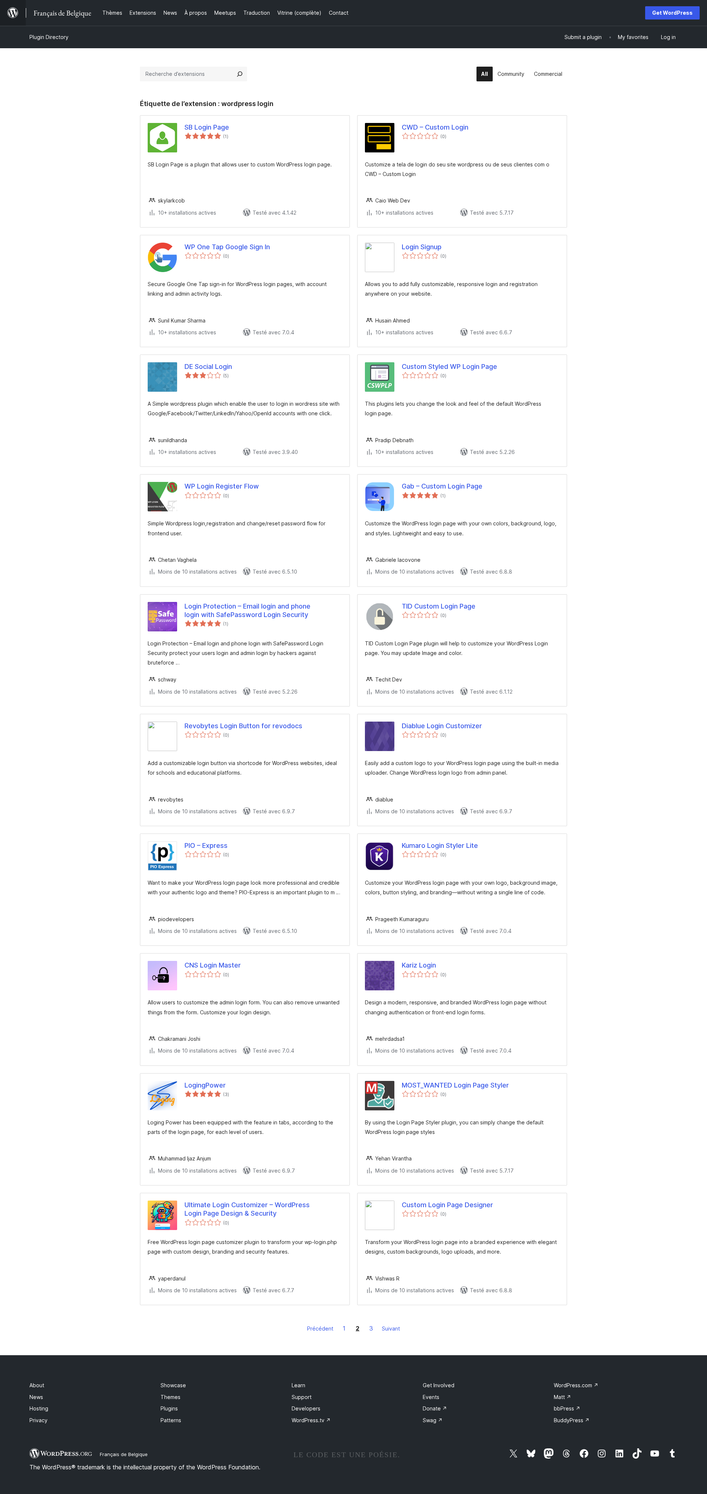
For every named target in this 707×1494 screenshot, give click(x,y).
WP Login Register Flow (221, 486)
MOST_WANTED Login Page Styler (455, 1085)
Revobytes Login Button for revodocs (243, 726)
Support (302, 1397)
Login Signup (422, 247)
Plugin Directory (48, 37)
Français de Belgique (124, 1454)
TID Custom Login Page (438, 606)
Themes (170, 1397)
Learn (298, 1385)
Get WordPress (672, 13)
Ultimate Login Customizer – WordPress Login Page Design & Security (247, 1209)
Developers (306, 1408)
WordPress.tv (311, 1420)
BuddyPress (572, 1420)
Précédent (320, 1328)
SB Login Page (206, 127)
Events (431, 1397)
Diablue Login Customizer (442, 726)
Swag (433, 1420)
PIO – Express (206, 845)
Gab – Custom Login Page (442, 486)
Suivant (391, 1328)
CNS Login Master (212, 965)
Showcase (173, 1385)
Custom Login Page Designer (447, 1205)
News (36, 1397)
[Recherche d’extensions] (239, 74)
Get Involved (438, 1385)
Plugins (169, 1408)
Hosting (38, 1408)
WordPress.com (576, 1385)
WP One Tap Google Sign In (227, 247)
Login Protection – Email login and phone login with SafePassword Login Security (247, 610)
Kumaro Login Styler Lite (440, 845)
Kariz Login (419, 965)
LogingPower (205, 1085)
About (36, 1385)
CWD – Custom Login (435, 127)
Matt (562, 1397)
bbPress (567, 1408)
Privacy (38, 1420)
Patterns (171, 1420)
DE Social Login (208, 366)
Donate (435, 1408)
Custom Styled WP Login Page (449, 366)
